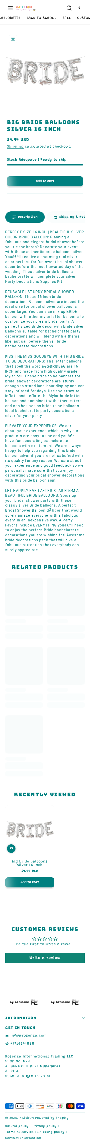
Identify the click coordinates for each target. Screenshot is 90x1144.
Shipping (15, 147)
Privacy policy (45, 1126)
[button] (69, 8)
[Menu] (10, 8)
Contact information (23, 1138)
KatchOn (27, 1118)
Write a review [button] (45, 958)
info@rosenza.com (28, 1036)
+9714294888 (22, 1044)
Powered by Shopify (52, 1118)
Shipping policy (51, 1132)
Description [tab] (28, 216)
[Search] (69, 8)
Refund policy (17, 1126)
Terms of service (19, 1132)
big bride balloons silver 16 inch (30, 863)
